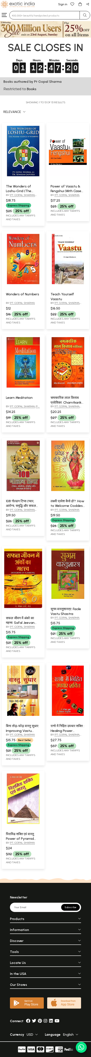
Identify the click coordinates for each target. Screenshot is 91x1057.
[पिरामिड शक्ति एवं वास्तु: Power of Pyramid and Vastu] (23, 823)
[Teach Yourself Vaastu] (68, 283)
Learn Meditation (19, 398)
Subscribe (70, 907)
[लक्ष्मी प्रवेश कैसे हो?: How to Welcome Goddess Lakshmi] (68, 490)
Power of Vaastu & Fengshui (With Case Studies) (66, 191)
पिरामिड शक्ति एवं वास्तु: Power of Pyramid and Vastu (20, 838)
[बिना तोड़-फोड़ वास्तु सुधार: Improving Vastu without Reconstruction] (23, 715)
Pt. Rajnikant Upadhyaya (23, 408)
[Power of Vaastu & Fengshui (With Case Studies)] (68, 175)
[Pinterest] (40, 1021)
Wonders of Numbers (22, 294)
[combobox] (44, 15)
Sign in (62, 4)
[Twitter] (34, 1021)
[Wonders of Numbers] (23, 283)
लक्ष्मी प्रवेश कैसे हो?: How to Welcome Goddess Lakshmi (67, 506)
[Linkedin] (51, 1021)
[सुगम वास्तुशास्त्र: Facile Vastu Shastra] (68, 598)
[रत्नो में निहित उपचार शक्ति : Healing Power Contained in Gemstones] (68, 715)
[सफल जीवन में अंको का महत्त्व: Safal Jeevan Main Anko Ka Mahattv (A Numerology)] (23, 607)
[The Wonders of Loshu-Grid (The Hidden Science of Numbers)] (23, 175)
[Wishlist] (72, 4)
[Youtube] (57, 1021)
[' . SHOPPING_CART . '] (80, 4)
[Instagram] (45, 1021)
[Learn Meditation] (23, 386)
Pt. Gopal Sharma (22, 195)
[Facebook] (28, 1021)
